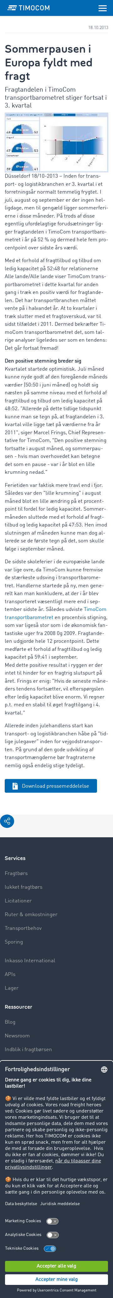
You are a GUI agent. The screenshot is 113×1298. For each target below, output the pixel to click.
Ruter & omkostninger (31, 914)
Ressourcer (18, 1007)
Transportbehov (23, 928)
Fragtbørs (16, 873)
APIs (10, 974)
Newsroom (17, 1036)
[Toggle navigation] (103, 8)
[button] (7, 821)
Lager (12, 988)
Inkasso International (30, 961)
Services (15, 858)
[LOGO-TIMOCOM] (29, 7)
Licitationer (18, 901)
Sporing (14, 942)
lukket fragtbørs (23, 887)
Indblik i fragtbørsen (28, 1049)
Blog (10, 1022)
